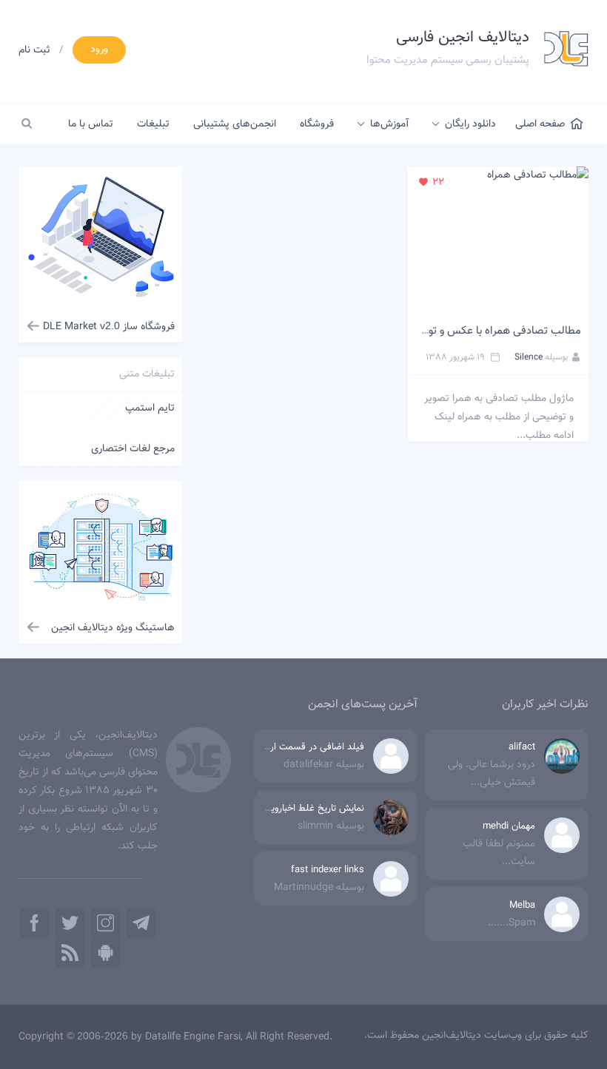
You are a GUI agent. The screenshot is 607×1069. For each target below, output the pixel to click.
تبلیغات (153, 124)
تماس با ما (90, 124)
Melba (522, 905)
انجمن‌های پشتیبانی (234, 124)
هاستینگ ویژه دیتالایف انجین (113, 628)
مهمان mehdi (509, 826)
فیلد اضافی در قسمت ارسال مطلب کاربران (281, 747)
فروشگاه (317, 124)
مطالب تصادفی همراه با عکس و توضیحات (488, 331)
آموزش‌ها (389, 124)
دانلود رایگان (470, 124)
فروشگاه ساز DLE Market (109, 327)
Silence (528, 357)
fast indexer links (327, 870)
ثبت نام (34, 50)
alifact (522, 747)
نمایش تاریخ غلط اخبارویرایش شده (297, 808)
